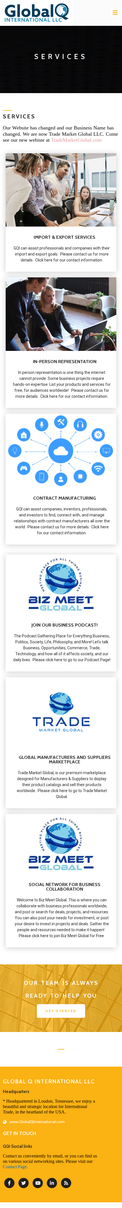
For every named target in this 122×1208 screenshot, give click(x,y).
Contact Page (15, 1166)
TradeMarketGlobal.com (76, 140)
